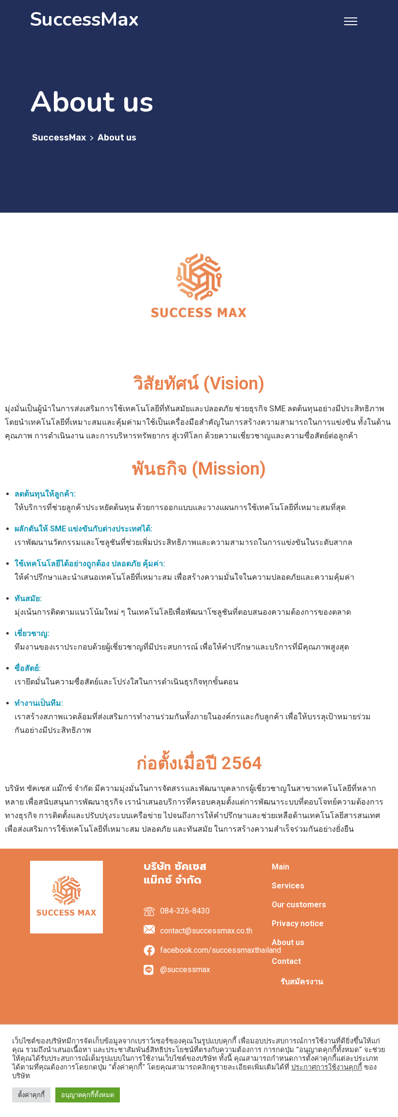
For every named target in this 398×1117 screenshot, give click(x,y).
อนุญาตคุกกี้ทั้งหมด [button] (87, 1095)
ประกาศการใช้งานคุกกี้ (326, 1067)
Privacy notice (298, 923)
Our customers (299, 904)
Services (288, 885)
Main (280, 866)
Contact (286, 961)
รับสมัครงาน (302, 981)
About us (288, 942)
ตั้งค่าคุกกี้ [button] (31, 1095)
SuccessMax (84, 19)
